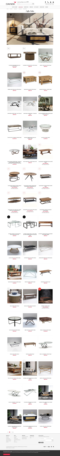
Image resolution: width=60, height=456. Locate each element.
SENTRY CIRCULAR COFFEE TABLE (45, 378)
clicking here (36, 452)
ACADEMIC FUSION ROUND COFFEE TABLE (30, 65)
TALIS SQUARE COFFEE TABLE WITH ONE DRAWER (30, 426)
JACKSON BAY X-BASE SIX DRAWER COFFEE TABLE (45, 210)
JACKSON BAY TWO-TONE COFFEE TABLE (30, 209)
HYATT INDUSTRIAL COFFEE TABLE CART (30, 161)
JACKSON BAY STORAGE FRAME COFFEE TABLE (45, 186)
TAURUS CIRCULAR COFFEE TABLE (45, 426)
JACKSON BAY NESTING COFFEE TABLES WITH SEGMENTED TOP (14, 186)
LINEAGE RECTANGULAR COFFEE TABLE (45, 257)
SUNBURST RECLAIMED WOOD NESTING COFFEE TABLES (14, 426)
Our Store (7, 436)
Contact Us (15, 436)
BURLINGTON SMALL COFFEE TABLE (45, 89)
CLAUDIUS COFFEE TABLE (45, 137)
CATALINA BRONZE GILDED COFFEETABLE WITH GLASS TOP (45, 114)
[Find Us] (45, 2)
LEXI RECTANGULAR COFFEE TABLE (30, 257)
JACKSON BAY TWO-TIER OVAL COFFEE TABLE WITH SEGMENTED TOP (14, 210)
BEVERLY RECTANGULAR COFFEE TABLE (14, 89)
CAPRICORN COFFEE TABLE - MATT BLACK (14, 113)
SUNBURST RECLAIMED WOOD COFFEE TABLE (45, 402)
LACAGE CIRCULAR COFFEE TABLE (14, 257)
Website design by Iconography (10, 447)
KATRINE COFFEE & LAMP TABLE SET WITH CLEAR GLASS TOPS (14, 234)
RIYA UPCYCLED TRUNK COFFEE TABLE (14, 378)
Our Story (7, 437)
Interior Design (32, 436)
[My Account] (50, 2)
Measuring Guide (24, 437)
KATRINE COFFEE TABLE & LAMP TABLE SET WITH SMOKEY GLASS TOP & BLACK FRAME (30, 234)
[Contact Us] (48, 2)
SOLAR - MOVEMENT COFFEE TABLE (14, 402)
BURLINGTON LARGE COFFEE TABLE (30, 89)
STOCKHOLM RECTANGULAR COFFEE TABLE (30, 402)
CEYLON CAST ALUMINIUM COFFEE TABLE (14, 137)
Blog (30, 437)
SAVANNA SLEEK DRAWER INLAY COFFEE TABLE (30, 378)
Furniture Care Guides (25, 436)
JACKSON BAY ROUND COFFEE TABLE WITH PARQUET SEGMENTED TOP (30, 186)
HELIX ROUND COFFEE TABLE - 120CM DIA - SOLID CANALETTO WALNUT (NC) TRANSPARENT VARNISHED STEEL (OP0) (14, 162)
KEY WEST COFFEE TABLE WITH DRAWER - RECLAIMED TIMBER (45, 234)
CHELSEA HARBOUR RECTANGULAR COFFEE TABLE (30, 138)
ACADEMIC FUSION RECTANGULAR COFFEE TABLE (14, 65)
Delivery (15, 437)
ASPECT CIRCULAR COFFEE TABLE (45, 65)
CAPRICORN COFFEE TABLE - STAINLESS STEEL (30, 114)
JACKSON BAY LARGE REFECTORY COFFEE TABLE (46, 162)
